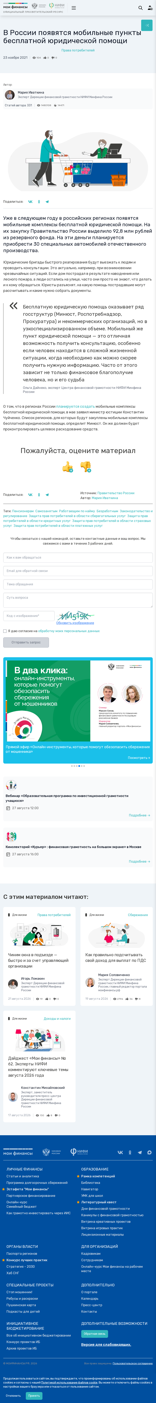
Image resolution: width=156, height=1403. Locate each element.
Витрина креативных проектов (106, 1222)
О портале (89, 1292)
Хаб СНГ (12, 1273)
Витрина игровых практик (102, 1228)
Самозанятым (46, 511)
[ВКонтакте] (120, 1152)
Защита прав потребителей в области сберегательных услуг (77, 516)
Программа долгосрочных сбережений (37, 1183)
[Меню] (147, 25)
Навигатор (89, 1189)
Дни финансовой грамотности (105, 1209)
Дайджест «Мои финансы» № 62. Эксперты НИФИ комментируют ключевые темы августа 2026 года (38, 1067)
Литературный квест (99, 1202)
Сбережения (138, 915)
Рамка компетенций (98, 1176)
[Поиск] (140, 7)
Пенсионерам (23, 511)
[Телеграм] (139, 1152)
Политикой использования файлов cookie (69, 1382)
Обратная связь (94, 1334)
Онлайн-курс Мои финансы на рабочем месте (112, 1269)
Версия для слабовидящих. (106, 1344)
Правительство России (116, 493)
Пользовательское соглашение (133, 1363)
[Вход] (150, 7)
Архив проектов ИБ (21, 1348)
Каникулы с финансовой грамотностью (112, 1215)
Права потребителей (78, 50)
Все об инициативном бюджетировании (38, 1335)
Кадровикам (91, 1254)
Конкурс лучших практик (26, 1260)
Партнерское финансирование (30, 1196)
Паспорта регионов (21, 1254)
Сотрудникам (92, 1260)
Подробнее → (139, 815)
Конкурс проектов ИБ (23, 1342)
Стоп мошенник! (19, 1292)
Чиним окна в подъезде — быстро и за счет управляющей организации (38, 960)
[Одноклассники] (130, 1152)
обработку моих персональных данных (69, 631)
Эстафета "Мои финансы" (27, 1189)
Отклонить (13, 1396)
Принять (34, 1396)
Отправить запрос (26, 642)
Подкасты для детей (23, 1311)
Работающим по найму (77, 511)
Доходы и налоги (57, 1019)
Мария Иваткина (31, 92)
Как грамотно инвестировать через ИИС (38, 1213)
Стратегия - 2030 (20, 1267)
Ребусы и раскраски (22, 1299)
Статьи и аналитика (22, 1176)
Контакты (89, 1311)
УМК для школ (92, 1196)
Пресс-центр (91, 1305)
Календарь (89, 1299)
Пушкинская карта (21, 1305)
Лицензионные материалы (102, 1235)
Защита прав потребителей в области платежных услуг (58, 526)
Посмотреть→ (139, 758)
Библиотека (90, 1183)
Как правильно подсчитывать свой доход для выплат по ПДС (115, 957)
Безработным (107, 511)
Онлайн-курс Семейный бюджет (21, 1204)
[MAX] (149, 1152)
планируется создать (75, 406)
